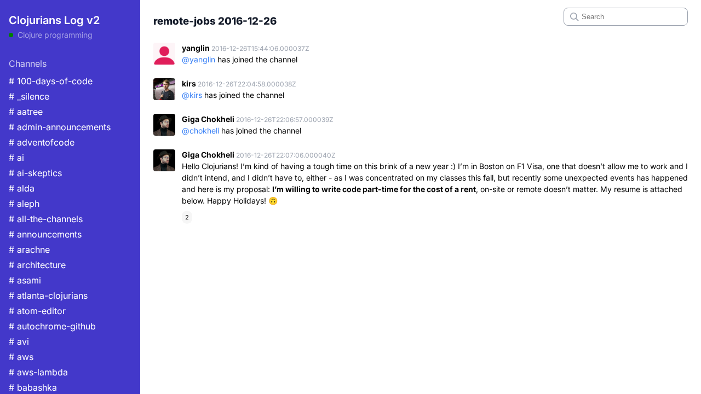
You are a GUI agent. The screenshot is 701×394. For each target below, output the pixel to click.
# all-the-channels (46, 218)
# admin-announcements (60, 126)
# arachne (29, 249)
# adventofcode (41, 142)
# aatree (26, 111)
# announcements (45, 234)
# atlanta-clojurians (48, 295)
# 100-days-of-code (51, 81)
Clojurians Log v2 (54, 20)
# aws (21, 356)
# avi (19, 341)
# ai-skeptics (35, 172)
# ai (16, 157)
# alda (22, 188)
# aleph (24, 203)
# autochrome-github (52, 326)
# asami (25, 280)
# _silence (29, 96)
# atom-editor (37, 310)
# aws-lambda (38, 372)
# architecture (37, 264)
